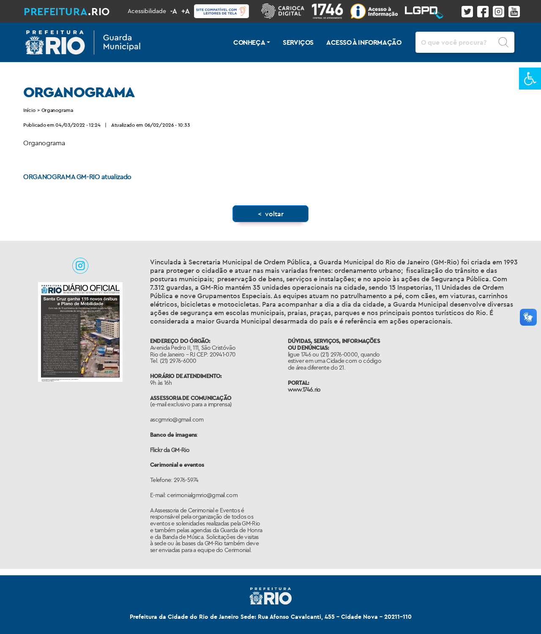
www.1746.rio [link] (304, 389)
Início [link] (29, 110)
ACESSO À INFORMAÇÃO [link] (363, 42)
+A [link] (185, 11)
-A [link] (173, 11)
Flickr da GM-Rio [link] (169, 450)
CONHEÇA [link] (249, 42)
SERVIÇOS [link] (298, 42)
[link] (530, 79)
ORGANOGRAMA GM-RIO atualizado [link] (77, 176)
